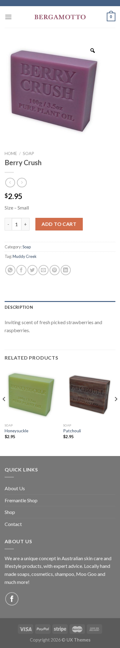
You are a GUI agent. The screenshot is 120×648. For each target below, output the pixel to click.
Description (19, 307)
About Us (15, 488)
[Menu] (8, 16)
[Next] (116, 411)
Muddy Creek (25, 256)
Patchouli (72, 430)
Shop (10, 512)
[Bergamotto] (60, 17)
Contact (13, 524)
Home (11, 153)
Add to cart (59, 224)
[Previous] (4, 411)
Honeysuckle (16, 430)
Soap (28, 153)
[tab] (60, 307)
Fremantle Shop (21, 500)
